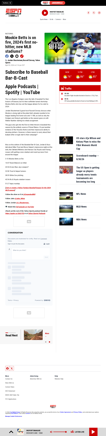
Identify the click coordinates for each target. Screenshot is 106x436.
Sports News (44, 19)
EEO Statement (10, 391)
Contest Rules (9, 387)
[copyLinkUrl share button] (21, 56)
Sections (6, 3)
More (64, 19)
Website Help (59, 379)
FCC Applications (10, 399)
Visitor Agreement (65, 412)
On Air (51, 19)
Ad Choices (14, 413)
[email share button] (17, 56)
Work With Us (9, 383)
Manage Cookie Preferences (13, 416)
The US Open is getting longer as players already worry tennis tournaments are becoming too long (87, 174)
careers (28, 413)
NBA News (81, 219)
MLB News (81, 206)
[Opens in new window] (66, 196)
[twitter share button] (12, 56)
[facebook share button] (7, 56)
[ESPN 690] (53, 3)
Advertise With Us (36, 379)
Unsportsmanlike (57, 12)
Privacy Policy (78, 412)
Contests (58, 19)
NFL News (81, 193)
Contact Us (8, 379)
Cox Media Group (15, 412)
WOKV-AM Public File (12, 395)
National (9, 34)
